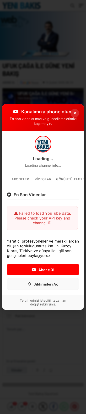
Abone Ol (46, 270)
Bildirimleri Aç (45, 284)
